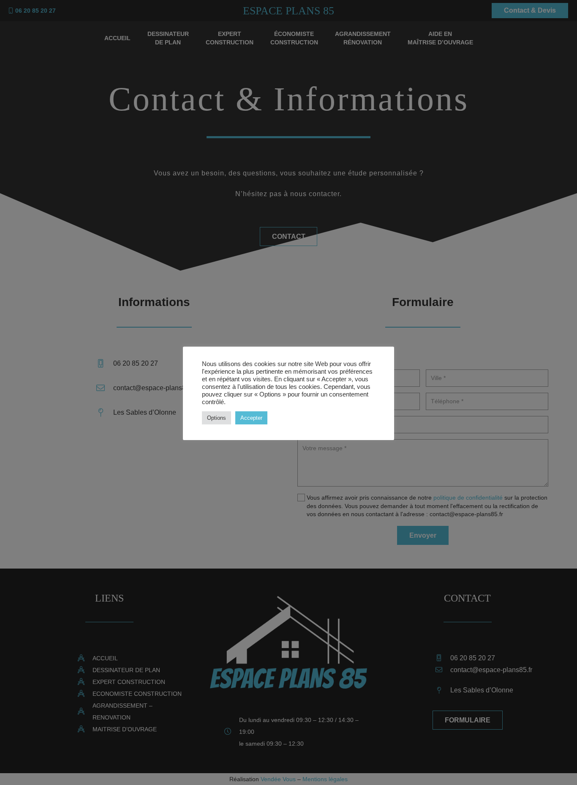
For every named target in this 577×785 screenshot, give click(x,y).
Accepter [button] (251, 418)
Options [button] (216, 418)
